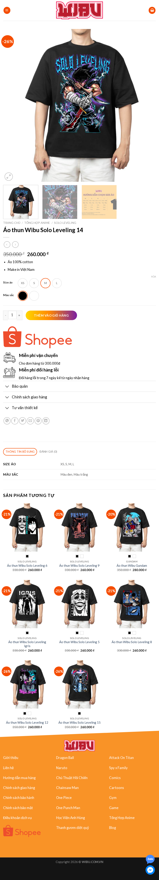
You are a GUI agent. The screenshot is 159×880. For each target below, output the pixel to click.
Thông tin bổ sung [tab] (20, 451)
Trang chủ (11, 222)
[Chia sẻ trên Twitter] (22, 420)
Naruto (61, 768)
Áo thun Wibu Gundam (132, 565)
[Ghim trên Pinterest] (38, 420)
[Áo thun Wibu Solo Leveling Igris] (27, 604)
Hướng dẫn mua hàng (19, 778)
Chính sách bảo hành (18, 798)
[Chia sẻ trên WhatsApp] (7, 420)
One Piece (64, 798)
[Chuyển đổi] (7, 386)
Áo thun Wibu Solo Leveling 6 (27, 565)
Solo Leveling (65, 222)
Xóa (153, 276)
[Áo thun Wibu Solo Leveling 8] (132, 604)
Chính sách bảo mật (18, 808)
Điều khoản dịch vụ (17, 818)
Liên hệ (8, 768)
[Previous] (11, 105)
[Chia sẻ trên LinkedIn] (45, 420)
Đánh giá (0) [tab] (48, 451)
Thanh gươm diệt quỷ (72, 828)
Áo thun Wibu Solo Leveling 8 (132, 642)
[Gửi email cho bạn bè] (30, 420)
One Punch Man (68, 808)
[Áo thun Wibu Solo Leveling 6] (27, 527)
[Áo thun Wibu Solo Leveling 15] (79, 684)
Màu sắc (8, 295)
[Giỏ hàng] (152, 10)
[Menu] (7, 10)
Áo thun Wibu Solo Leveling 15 (79, 722)
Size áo (7, 282)
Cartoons (116, 788)
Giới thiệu (10, 758)
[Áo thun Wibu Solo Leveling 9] (79, 527)
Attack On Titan (121, 758)
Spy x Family (118, 768)
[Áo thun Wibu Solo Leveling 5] (79, 604)
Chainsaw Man (67, 788)
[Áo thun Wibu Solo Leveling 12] (27, 684)
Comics (115, 778)
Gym (113, 798)
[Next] (147, 105)
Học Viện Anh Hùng (70, 818)
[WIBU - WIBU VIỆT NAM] (79, 10)
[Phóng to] (9, 176)
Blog (112, 828)
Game (113, 808)
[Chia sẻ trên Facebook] (14, 420)
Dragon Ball (65, 758)
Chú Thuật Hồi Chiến (72, 778)
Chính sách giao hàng (19, 788)
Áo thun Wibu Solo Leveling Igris (27, 644)
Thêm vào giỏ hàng (51, 315)
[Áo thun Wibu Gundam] (132, 527)
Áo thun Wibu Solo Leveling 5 (79, 642)
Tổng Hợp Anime (37, 222)
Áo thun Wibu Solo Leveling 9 (79, 565)
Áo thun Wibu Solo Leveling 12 (27, 722)
